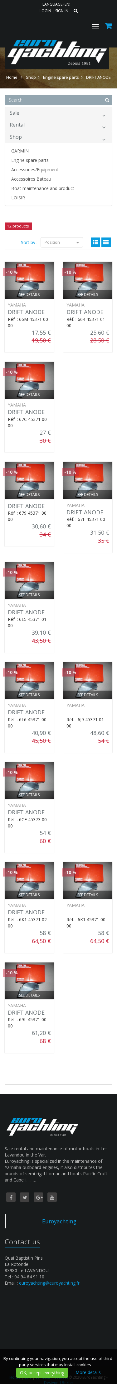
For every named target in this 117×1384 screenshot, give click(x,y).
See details (29, 294)
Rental (17, 124)
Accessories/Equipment (34, 169)
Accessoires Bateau (31, 179)
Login (45, 10)
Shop (16, 136)
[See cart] (109, 27)
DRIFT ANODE (26, 312)
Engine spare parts (30, 160)
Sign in (61, 10)
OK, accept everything (42, 1373)
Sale (14, 112)
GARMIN (20, 151)
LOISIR (18, 198)
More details (88, 1372)
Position (53, 242)
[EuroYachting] (56, 37)
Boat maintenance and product (42, 188)
